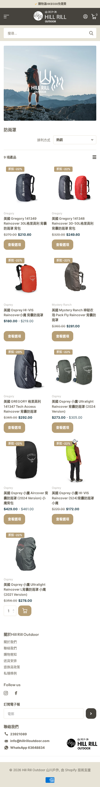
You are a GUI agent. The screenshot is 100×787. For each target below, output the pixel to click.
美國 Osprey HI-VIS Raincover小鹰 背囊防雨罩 (23, 312)
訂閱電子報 (12, 704)
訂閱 (91, 713)
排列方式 (43, 140)
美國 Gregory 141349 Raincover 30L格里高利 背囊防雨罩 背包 (25, 223)
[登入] (85, 16)
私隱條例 (10, 673)
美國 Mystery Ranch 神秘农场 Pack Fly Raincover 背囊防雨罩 (74, 315)
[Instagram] (6, 693)
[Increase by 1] (14, 607)
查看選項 (14, 245)
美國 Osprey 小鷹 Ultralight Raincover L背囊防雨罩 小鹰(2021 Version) (25, 589)
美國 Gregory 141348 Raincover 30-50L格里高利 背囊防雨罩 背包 (72, 223)
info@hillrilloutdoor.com (30, 741)
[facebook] (16, 693)
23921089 (18, 734)
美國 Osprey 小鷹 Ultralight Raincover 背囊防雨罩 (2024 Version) (73, 406)
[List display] (94, 157)
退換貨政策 (12, 667)
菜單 (6, 16)
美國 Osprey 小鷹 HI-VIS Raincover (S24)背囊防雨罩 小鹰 (73, 498)
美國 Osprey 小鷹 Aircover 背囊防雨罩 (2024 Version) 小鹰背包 (26, 498)
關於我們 (10, 642)
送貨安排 (10, 661)
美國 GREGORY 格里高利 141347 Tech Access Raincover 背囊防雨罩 (22, 406)
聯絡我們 (10, 648)
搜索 (91, 33)
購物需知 (10, 654)
